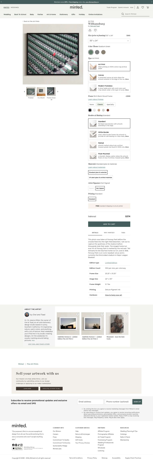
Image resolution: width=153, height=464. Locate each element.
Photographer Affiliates (106, 434)
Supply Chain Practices (133, 458)
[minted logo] (76, 7)
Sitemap (104, 458)
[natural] (99, 110)
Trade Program (112, 7)
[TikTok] (18, 444)
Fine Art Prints (32, 364)
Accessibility (116, 458)
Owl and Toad (95, 26)
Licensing (101, 451)
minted (6, 7)
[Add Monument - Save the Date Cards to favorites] (126, 314)
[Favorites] (142, 7)
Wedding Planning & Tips (128, 431)
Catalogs (123, 434)
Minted (21, 364)
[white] (94, 110)
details (95, 232)
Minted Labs (57, 449)
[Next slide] (57, 91)
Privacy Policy (92, 458)
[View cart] (147, 7)
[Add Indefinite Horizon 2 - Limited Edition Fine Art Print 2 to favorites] (77, 314)
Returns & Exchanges (82, 434)
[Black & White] (97, 52)
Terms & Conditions (76, 458)
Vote (131, 7)
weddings (15, 7)
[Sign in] (138, 7)
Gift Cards (79, 440)
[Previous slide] (24, 91)
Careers (55, 434)
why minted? (109, 232)
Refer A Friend (125, 437)
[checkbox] (91, 104)
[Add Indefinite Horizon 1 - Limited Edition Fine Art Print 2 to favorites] (102, 314)
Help (77, 431)
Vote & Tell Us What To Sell (51, 388)
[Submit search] (122, 14)
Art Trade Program (104, 437)
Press (55, 437)
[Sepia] (103, 52)
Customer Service (82, 428)
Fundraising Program (105, 440)
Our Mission (57, 431)
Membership (124, 440)
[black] (90, 110)
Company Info (58, 428)
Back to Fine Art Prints (31, 21)
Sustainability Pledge (60, 446)
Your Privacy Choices (82, 443)
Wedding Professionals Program (105, 443)
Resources (124, 428)
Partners (101, 428)
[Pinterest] (16, 444)
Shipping (78, 437)
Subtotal (92, 216)
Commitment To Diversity (61, 443)
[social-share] (90, 30)
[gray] (103, 110)
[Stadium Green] (91, 52)
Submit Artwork (123, 7)
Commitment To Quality (61, 440)
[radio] (109, 66)
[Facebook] (13, 444)
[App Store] (17, 449)
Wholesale (101, 448)
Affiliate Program (104, 431)
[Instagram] (21, 444)
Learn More (27, 388)
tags (123, 232)
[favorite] (95, 30)
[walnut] (108, 110)
